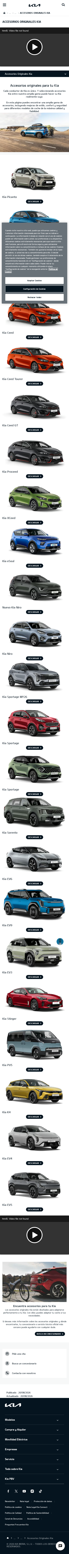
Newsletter (10, 1501)
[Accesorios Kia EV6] (34, 859)
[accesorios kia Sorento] (34, 812)
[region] (34, 263)
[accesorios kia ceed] (34, 312)
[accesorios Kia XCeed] (34, 498)
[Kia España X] (16, 1491)
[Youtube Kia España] (24, 1491)
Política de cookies (13, 1507)
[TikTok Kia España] (40, 1491)
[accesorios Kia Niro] (34, 587)
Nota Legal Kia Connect (36, 1507)
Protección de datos (43, 1501)
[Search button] (63, 4)
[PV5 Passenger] (34, 1045)
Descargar (33, 201)
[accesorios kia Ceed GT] (34, 405)
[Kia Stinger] (34, 998)
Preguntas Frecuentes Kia (17, 1524)
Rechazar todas (35, 297)
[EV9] (34, 905)
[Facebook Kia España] (8, 1491)
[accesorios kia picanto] (34, 177)
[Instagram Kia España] (32, 1491)
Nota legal (24, 1501)
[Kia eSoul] (34, 541)
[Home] (8, 1538)
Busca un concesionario (49, 1334)
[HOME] (4, 13)
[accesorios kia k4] (34, 1092)
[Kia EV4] (34, 1138)
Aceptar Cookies (34, 280)
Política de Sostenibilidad (37, 1513)
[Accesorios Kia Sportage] (34, 723)
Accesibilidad (33, 1519)
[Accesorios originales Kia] (34, 150)
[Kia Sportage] (34, 676)
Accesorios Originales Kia (18, 73)
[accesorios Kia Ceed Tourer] (34, 359)
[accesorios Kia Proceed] (34, 451)
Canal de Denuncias (13, 1519)
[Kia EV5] (34, 1184)
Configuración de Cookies (34, 289)
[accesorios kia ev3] (34, 952)
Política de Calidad (13, 1513)
